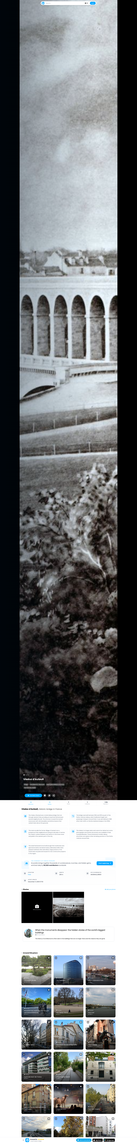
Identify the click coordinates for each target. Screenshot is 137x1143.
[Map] (49, 795)
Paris (29, 874)
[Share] (53, 795)
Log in (92, 3)
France (27, 775)
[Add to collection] (45, 795)
